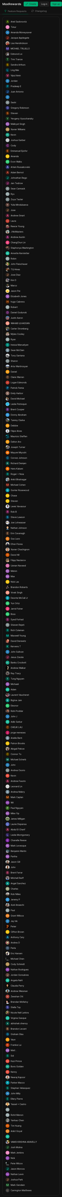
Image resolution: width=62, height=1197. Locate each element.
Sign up (56, 4)
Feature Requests (17, 11)
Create (32, 4)
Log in (44, 4)
